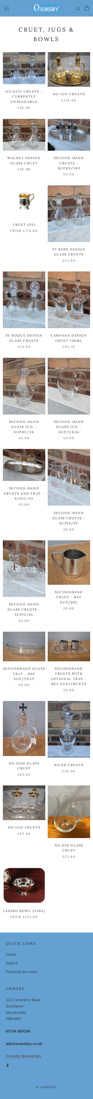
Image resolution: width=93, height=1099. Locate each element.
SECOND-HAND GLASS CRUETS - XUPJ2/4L (24, 609)
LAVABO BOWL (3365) (24, 911)
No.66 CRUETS (68, 765)
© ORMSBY (46, 1087)
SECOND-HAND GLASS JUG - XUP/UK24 (69, 427)
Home (11, 954)
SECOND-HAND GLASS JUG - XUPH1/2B (24, 427)
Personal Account (21, 971)
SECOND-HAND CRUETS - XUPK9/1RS (69, 163)
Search (12, 963)
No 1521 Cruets (24, 827)
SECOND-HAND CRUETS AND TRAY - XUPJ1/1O (24, 493)
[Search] (78, 8)
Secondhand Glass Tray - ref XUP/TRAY (24, 674)
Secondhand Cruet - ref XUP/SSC (69, 597)
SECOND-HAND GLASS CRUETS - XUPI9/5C (68, 518)
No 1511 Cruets (69, 94)
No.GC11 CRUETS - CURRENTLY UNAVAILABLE (24, 96)
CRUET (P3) (24, 225)
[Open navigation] (6, 8)
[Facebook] (8, 1065)
